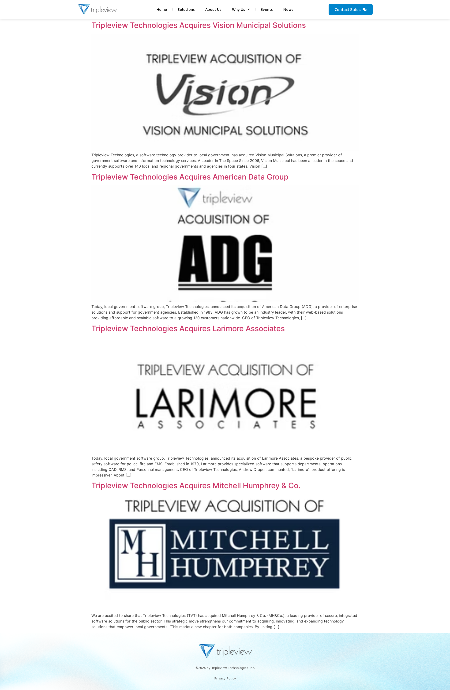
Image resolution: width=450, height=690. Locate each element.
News (288, 9)
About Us (213, 9)
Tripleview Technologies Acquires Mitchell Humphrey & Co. (195, 485)
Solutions (186, 9)
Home (162, 9)
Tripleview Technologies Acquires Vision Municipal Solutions (198, 25)
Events (267, 9)
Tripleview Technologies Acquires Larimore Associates (188, 328)
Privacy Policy (225, 678)
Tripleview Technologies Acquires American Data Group (190, 176)
